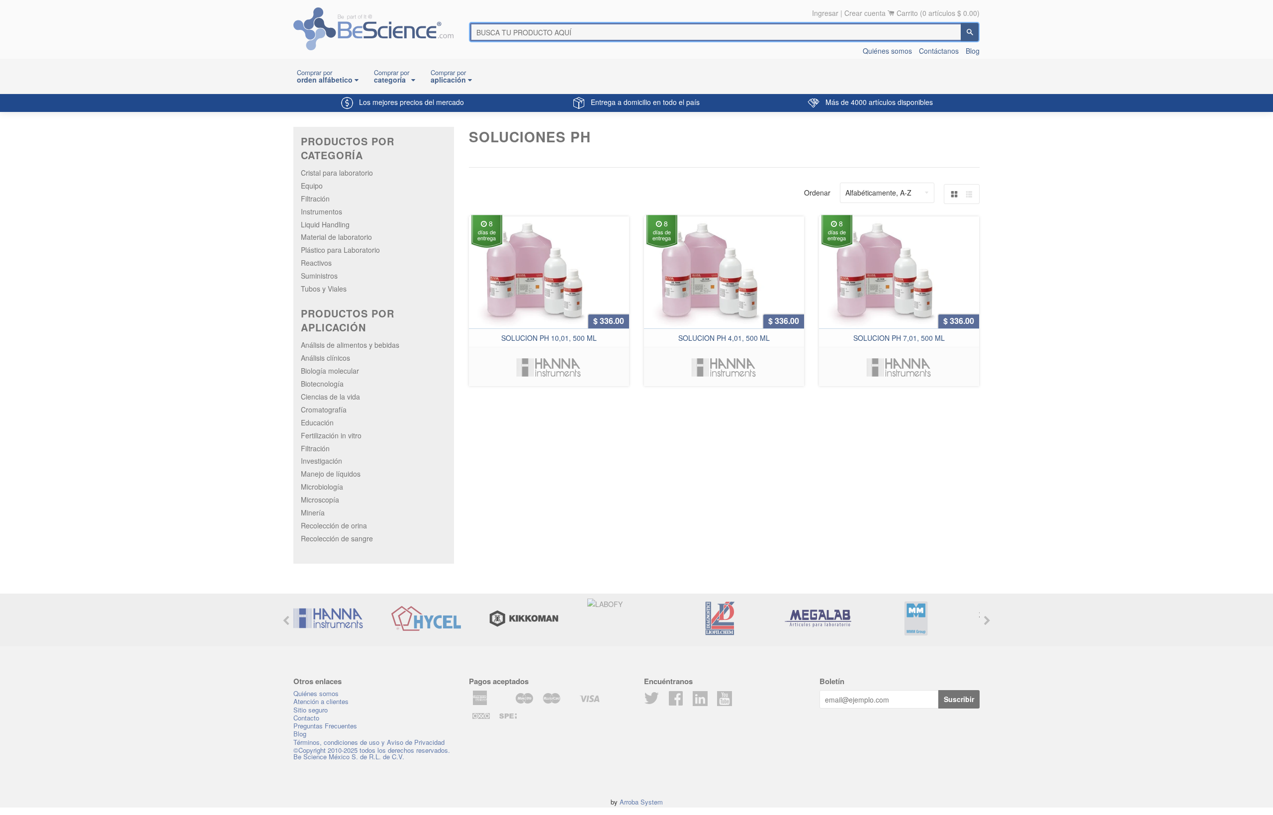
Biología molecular (330, 371)
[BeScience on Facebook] (675, 701)
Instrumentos (321, 211)
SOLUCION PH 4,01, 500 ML (724, 338)
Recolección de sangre (337, 538)
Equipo (312, 186)
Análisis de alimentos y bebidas (350, 345)
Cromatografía (324, 409)
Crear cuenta (865, 13)
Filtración (315, 199)
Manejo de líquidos (331, 474)
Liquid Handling (325, 224)
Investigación (321, 461)
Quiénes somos (887, 51)
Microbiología (322, 487)
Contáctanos (939, 51)
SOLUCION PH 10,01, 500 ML (549, 338)
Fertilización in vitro (331, 435)
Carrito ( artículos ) (938, 13)
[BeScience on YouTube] (724, 698)
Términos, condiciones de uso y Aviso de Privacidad (369, 742)
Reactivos (316, 263)
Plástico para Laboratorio (340, 250)
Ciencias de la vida (330, 397)
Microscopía (320, 500)
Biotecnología (322, 384)
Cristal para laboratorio (337, 173)
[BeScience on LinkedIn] (700, 698)
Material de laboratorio (336, 237)
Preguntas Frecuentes (325, 725)
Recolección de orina (334, 525)
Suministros (319, 276)
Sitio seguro (310, 709)
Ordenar (817, 193)
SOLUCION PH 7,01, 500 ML (899, 338)
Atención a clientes (321, 701)
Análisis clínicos (325, 358)
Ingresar (825, 13)
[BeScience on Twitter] (651, 701)
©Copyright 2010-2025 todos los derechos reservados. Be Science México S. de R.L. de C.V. (371, 753)
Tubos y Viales (324, 289)
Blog (973, 51)
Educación (317, 422)
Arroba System (641, 802)
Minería (313, 512)
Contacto (306, 717)
